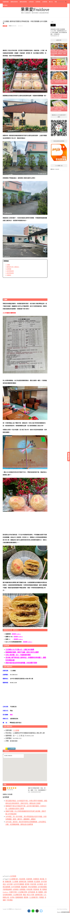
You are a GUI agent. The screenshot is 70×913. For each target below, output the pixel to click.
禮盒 (24, 895)
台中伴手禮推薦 (18, 884)
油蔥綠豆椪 (22, 881)
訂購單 (8, 265)
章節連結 (6, 261)
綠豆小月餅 (30, 895)
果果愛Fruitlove (35, 9)
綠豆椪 (42, 879)
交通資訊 (8, 275)
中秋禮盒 (10, 900)
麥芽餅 (27, 884)
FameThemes (65, 909)
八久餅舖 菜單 (17, 895)
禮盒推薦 (24, 887)
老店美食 (22, 879)
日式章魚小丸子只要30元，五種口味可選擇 (19, 649)
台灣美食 (38, 1)
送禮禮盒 (22, 889)
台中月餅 (10, 884)
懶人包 (51, 1)
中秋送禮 (29, 889)
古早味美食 (31, 892)
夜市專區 (5, 5)
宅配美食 (36, 889)
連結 (11, 714)
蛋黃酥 (40, 892)
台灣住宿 (31, 1)
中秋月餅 (33, 884)
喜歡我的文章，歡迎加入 (12, 267)
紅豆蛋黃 (37, 881)
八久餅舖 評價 (22, 892)
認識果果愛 (6, 1)
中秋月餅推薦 (32, 887)
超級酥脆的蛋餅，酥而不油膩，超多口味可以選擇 (22, 652)
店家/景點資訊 (10, 271)
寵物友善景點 (23, 1)
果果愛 (41, 897)
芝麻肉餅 (29, 879)
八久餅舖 (16, 730)
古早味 (12, 897)
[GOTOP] (41, 911)
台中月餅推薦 (15, 887)
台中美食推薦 (42, 887)
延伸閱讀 (8, 269)
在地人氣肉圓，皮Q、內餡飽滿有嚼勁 (18, 655)
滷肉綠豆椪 (39, 895)
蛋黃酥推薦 (19, 897)
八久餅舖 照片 (33, 897)
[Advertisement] (25, 38)
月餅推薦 (30, 881)
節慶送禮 (8, 881)
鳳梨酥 (26, 897)
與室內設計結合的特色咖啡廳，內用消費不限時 (21, 663)
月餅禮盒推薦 (7, 889)
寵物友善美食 (14, 1)
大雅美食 (36, 879)
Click (68, 456)
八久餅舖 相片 (13, 879)
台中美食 (13, 876)
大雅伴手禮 (13, 892)
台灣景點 (44, 1)
